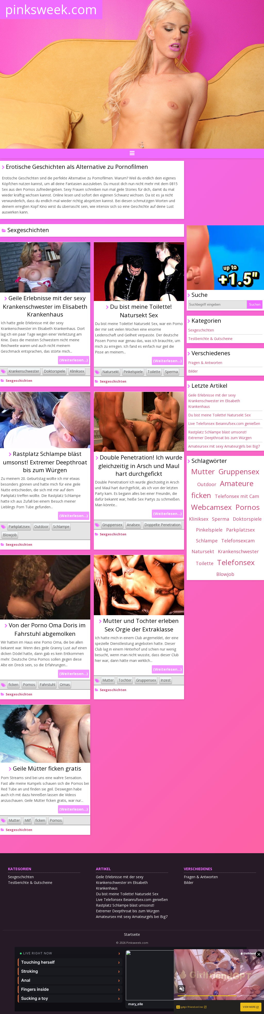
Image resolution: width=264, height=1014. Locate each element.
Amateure (236, 483)
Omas (65, 684)
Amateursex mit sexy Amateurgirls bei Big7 (224, 446)
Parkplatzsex (19, 526)
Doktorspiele (54, 371)
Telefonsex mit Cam (237, 496)
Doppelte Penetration (162, 524)
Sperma (171, 371)
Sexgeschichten (19, 380)
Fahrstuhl (47, 684)
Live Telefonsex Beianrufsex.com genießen (224, 423)
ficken (13, 684)
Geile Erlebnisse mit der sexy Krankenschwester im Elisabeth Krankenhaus (45, 306)
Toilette (153, 371)
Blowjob (10, 534)
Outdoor (41, 526)
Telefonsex (236, 562)
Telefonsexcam (238, 540)
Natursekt (110, 371)
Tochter (124, 680)
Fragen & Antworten (205, 362)
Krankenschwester (24, 371)
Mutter (108, 680)
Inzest (166, 680)
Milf (27, 820)
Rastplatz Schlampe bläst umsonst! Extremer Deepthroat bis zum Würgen (45, 462)
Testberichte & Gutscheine (210, 338)
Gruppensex (112, 524)
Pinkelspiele (133, 371)
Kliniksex (77, 371)
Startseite (132, 934)
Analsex (133, 524)
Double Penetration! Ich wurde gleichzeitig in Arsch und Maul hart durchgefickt (140, 465)
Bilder (193, 371)
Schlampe (61, 526)
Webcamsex (211, 507)
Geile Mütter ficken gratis (47, 768)
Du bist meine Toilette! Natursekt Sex (219, 415)
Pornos (29, 684)
